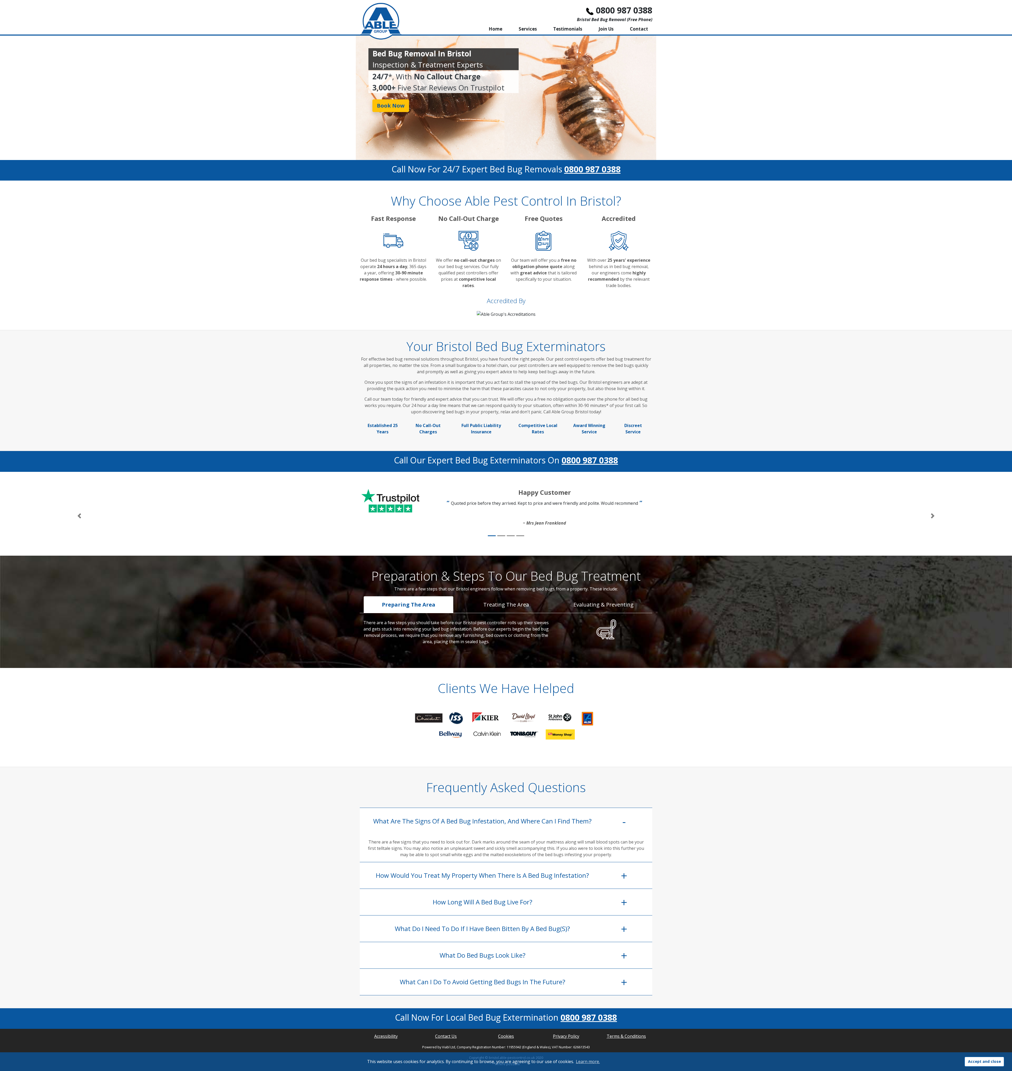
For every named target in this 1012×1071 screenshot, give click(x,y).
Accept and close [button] (984, 1061)
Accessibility (386, 1036)
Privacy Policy (566, 1036)
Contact (639, 29)
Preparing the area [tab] (408, 604)
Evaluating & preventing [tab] (603, 604)
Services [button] (528, 29)
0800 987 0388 (624, 10)
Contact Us (446, 1036)
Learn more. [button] (588, 1061)
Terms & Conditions (626, 1036)
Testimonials (567, 29)
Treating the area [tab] (506, 604)
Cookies (506, 1036)
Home (495, 29)
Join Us (606, 29)
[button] (79, 516)
